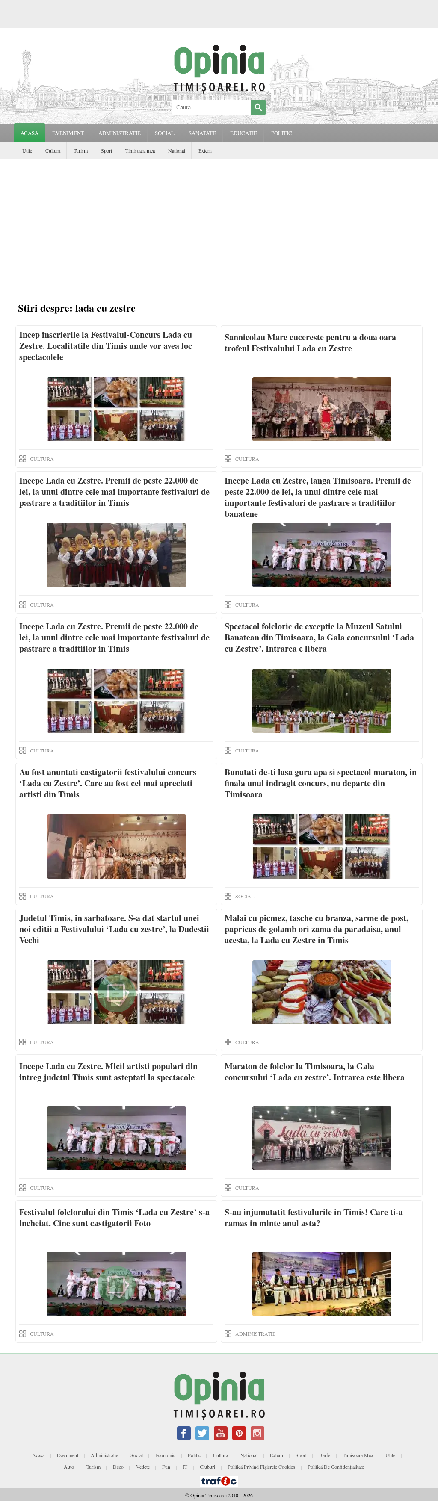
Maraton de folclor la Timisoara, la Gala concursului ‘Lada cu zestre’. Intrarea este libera (315, 1071)
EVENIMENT (68, 133)
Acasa (29, 133)
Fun (166, 1466)
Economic (165, 1455)
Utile (27, 150)
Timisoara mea (140, 150)
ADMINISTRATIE (119, 133)
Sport (106, 150)
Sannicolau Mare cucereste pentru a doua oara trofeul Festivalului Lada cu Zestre (310, 342)
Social (136, 1455)
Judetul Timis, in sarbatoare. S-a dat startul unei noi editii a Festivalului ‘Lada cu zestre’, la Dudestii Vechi (114, 929)
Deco (118, 1466)
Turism (81, 150)
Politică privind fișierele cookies (261, 1466)
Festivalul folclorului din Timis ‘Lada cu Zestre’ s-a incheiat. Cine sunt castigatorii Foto (114, 1217)
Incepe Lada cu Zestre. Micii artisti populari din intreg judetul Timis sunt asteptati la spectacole (108, 1071)
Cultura (52, 150)
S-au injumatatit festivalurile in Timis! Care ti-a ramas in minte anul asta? (314, 1217)
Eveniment (67, 1455)
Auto (69, 1466)
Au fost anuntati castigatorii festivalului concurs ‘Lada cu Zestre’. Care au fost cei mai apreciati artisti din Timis (107, 783)
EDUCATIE (243, 133)
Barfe (324, 1455)
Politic (194, 1455)
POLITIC (281, 133)
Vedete (143, 1466)
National (176, 150)
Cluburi (207, 1466)
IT (185, 1466)
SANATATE (202, 133)
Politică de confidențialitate (336, 1466)
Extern (205, 150)
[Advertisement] (221, 232)
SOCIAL (165, 133)
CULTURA (42, 458)
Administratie (104, 1455)
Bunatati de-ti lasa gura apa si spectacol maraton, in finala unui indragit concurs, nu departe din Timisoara (321, 783)
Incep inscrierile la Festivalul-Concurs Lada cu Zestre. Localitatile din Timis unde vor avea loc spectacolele (105, 345)
